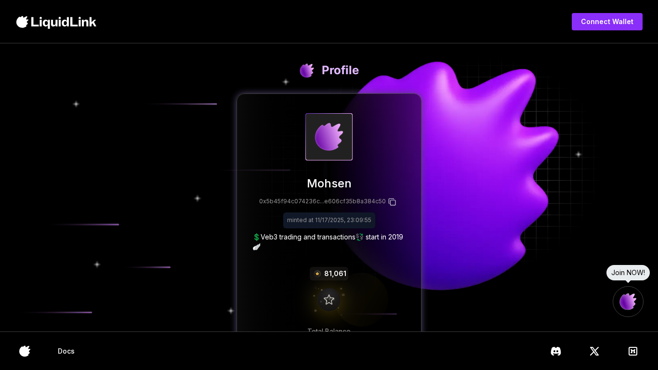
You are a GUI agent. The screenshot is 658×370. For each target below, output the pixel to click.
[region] (329, 187)
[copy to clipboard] (392, 202)
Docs (66, 351)
